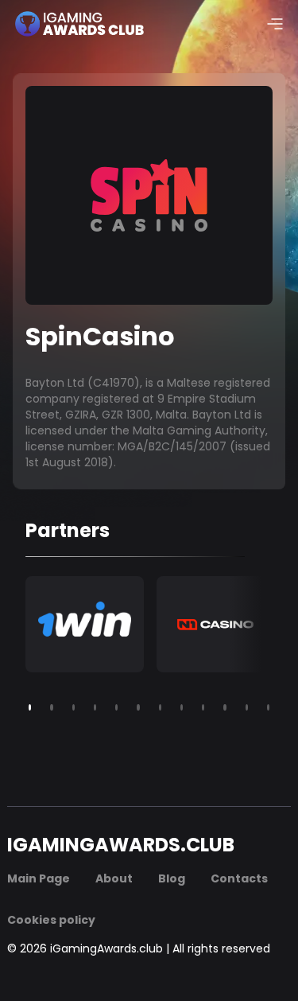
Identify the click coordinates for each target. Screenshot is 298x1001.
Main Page (38, 878)
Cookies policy (51, 920)
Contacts (239, 878)
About (114, 878)
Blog (171, 878)
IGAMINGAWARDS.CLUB (120, 845)
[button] (30, 707)
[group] (84, 624)
